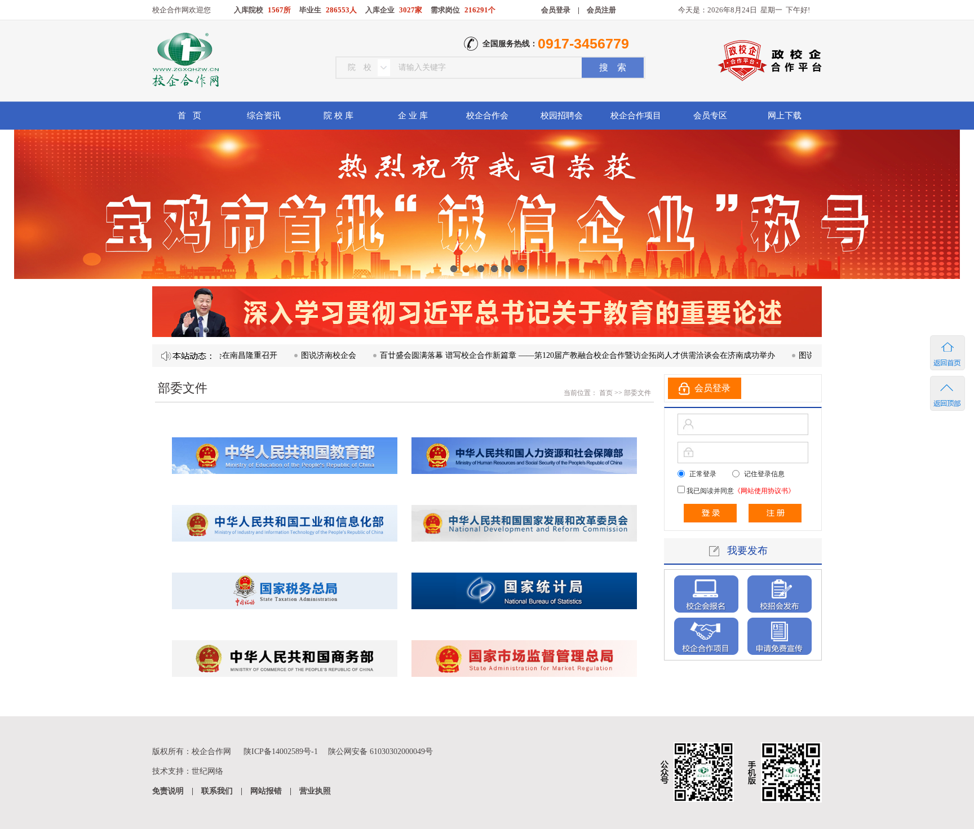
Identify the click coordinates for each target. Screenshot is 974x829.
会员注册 (601, 10)
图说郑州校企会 (794, 355)
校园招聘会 (562, 115)
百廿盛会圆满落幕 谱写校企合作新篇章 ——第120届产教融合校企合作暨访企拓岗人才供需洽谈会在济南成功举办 (545, 355)
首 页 (189, 115)
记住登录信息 (764, 474)
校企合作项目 (635, 115)
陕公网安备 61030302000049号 (380, 751)
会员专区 (710, 115)
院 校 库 (338, 115)
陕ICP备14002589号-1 (281, 751)
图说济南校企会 (297, 355)
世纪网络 (207, 771)
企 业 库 (413, 115)
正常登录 (702, 474)
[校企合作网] (184, 61)
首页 (605, 393)
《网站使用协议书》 (764, 491)
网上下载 (785, 115)
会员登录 (555, 10)
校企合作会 (487, 115)
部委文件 (637, 393)
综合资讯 (264, 115)
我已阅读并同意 (740, 491)
